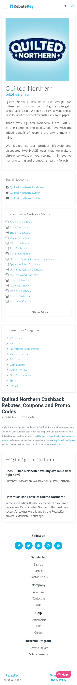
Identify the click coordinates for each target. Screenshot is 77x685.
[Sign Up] (73, 6)
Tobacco (15, 359)
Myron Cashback (20, 296)
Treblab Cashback (20, 291)
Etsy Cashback (18, 248)
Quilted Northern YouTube (25, 198)
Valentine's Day (19, 354)
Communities (17, 365)
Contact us (38, 598)
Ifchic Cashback (19, 285)
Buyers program (38, 647)
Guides (38, 632)
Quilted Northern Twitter (25, 193)
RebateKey (12, 675)
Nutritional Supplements (24, 349)
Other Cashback (19, 243)
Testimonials (38, 620)
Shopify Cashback (20, 232)
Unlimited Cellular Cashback (26, 269)
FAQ (38, 626)
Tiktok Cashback (20, 254)
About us (38, 592)
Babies (14, 386)
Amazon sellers (39, 577)
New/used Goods (20, 375)
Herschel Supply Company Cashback (32, 259)
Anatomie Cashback (22, 301)
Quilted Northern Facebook (26, 187)
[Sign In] (67, 6)
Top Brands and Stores (64, 440)
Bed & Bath (10, 417)
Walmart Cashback (21, 238)
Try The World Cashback (24, 275)
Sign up (38, 564)
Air (11, 343)
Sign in (39, 570)
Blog (38, 604)
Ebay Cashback (19, 227)
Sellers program (38, 654)
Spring (13, 380)
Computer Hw (18, 370)
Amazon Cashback (21, 222)
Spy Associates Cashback (25, 264)
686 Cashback (18, 280)
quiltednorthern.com (18, 94)
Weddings (16, 338)
